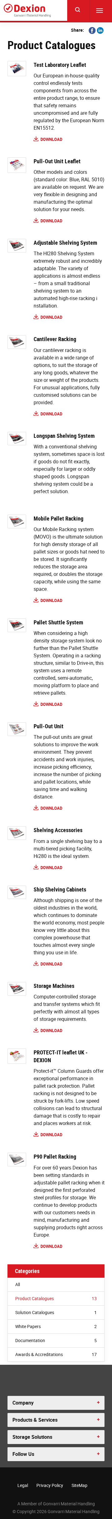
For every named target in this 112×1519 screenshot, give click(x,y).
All (17, 1284)
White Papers (56, 1326)
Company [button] (23, 1402)
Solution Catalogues (56, 1312)
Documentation (56, 1340)
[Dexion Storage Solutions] (27, 10)
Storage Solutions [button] (32, 1436)
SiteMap (79, 1485)
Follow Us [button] (23, 1454)
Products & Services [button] (35, 1419)
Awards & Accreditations (56, 1354)
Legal (22, 1485)
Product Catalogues (56, 1298)
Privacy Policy (49, 1485)
